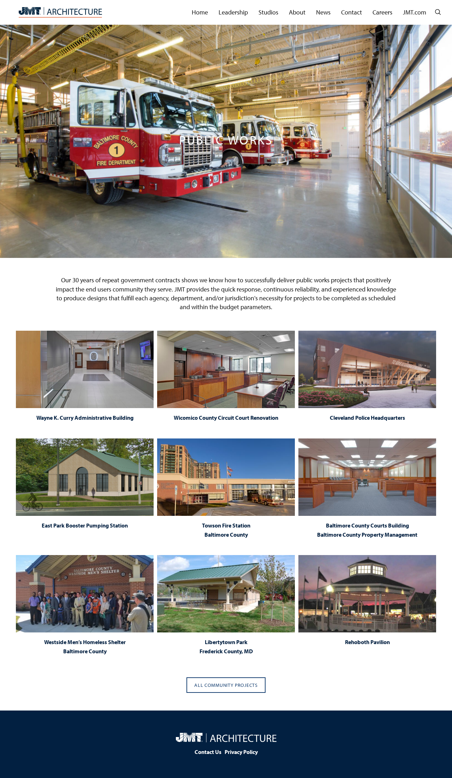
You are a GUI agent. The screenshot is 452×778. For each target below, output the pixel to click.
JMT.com (414, 12)
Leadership (233, 12)
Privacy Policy (241, 751)
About (297, 12)
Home (200, 12)
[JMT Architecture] (60, 12)
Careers (382, 12)
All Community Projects (225, 685)
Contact (351, 12)
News (323, 12)
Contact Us (208, 751)
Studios (268, 12)
